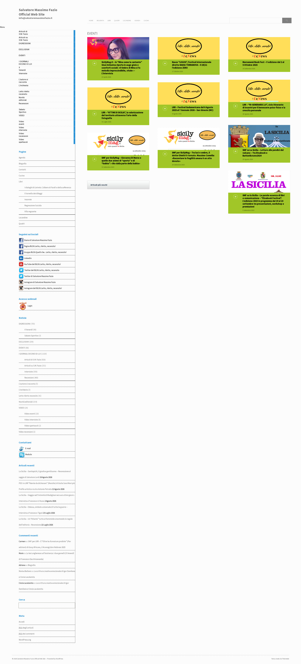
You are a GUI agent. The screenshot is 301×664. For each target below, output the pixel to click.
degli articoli (26, 627)
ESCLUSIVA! (24, 341)
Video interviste (31, 419)
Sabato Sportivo (31, 335)
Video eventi (29, 413)
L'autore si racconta (27, 383)
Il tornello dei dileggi (33, 193)
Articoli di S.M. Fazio (32, 359)
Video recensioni (26, 432)
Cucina (21, 175)
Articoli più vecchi (99, 184)
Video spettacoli (31, 425)
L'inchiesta (23, 389)
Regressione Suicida (33, 205)
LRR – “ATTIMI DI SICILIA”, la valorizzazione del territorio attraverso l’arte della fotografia (122, 115)
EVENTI (22, 347)
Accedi (21, 621)
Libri (21, 181)
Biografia (22, 163)
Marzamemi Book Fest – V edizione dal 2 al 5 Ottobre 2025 (263, 63)
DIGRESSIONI (24, 323)
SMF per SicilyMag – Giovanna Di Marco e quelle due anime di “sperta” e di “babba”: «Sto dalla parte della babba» (121, 160)
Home (91, 20)
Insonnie (28, 199)
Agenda (22, 157)
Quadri (22, 223)
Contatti (22, 169)
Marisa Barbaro (25, 571)
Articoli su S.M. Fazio (32, 365)
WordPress (59, 659)
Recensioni (29, 377)
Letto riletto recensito (28, 395)
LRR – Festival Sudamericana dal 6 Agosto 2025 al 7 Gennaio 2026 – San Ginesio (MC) (192, 108)
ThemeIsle (285, 659)
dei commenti (26, 633)
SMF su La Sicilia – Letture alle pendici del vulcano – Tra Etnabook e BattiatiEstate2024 (263, 153)
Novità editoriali (26, 401)
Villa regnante (30, 211)
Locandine (23, 217)
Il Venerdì (28, 329)
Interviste (28, 371)
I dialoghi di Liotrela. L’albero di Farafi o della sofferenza (47, 187)
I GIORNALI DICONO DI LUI (30, 353)
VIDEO (21, 407)
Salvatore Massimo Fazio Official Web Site (38, 12)
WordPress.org (25, 639)
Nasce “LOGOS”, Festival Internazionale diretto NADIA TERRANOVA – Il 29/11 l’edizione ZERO (191, 65)
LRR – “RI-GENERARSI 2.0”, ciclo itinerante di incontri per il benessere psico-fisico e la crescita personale (264, 107)
